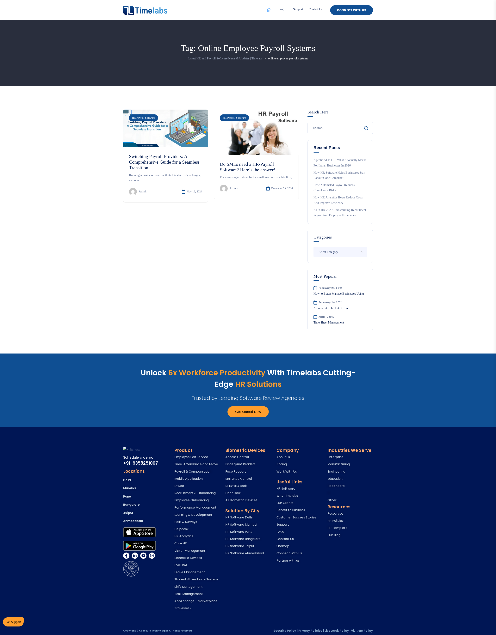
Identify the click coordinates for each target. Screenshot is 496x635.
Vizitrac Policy (362, 631)
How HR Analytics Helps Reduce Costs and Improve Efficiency (338, 200)
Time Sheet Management (328, 322)
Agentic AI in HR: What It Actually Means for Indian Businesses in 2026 (339, 162)
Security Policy (284, 631)
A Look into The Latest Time (331, 308)
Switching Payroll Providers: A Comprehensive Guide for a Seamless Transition (164, 162)
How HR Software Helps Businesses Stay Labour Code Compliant (339, 175)
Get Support (13, 622)
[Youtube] (143, 556)
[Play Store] (139, 546)
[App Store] (139, 532)
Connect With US (351, 10)
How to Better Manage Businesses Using (338, 293)
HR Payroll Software (143, 117)
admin (143, 191)
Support (298, 9)
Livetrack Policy (337, 631)
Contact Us (315, 9)
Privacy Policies (310, 631)
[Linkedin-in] (135, 556)
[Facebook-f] (126, 556)
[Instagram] (152, 556)
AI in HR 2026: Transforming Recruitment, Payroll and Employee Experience (340, 212)
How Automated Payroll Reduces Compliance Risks (334, 187)
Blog (280, 9)
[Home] (269, 10)
